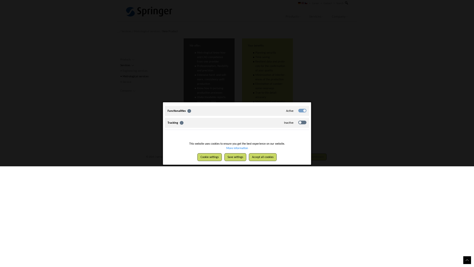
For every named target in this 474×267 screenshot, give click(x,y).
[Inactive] (302, 122)
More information (237, 148)
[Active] (302, 111)
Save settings (235, 157)
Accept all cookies (262, 157)
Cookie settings (210, 157)
